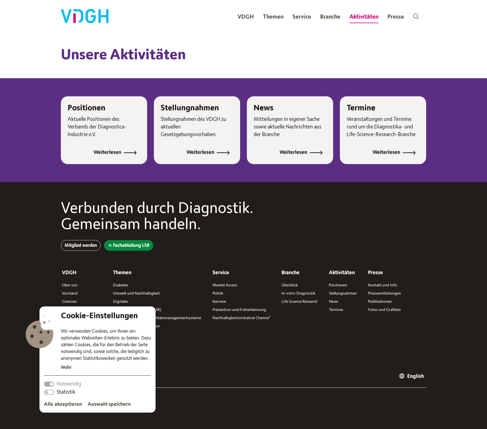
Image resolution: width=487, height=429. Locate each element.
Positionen (86, 108)
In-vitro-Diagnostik (298, 293)
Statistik (66, 392)
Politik (217, 293)
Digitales (120, 301)
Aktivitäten (363, 16)
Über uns (70, 285)
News (263, 108)
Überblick (290, 285)
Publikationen (380, 301)
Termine (361, 108)
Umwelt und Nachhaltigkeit (136, 293)
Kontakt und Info (382, 285)
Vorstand (70, 293)
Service (302, 16)
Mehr (66, 367)
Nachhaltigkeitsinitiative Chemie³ (241, 317)
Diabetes (120, 285)
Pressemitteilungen (384, 293)
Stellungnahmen (190, 108)
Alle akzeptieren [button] (63, 404)
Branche (330, 16)
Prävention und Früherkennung (239, 309)
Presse (396, 16)
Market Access (224, 285)
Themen (273, 16)
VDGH (246, 16)
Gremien (69, 301)
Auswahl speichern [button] (109, 404)
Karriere (219, 301)
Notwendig (69, 384)
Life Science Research (300, 301)
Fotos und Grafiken (384, 309)
